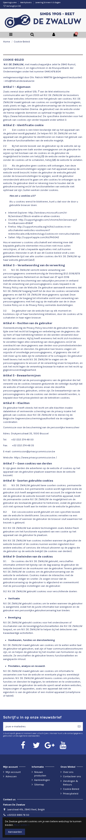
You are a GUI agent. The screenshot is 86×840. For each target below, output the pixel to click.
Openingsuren (10, 2)
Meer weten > (21, 824)
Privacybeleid (70, 793)
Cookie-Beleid (71, 789)
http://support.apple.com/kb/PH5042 (37, 237)
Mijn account (13, 772)
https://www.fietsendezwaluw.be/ (22, 116)
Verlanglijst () (13, 6)
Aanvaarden (15, 831)
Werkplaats (26, 2)
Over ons (68, 772)
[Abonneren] (79, 726)
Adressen (11, 776)
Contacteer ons (72, 776)
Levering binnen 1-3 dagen (48, 2)
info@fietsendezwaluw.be (19, 80)
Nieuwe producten (40, 774)
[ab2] (31, 259)
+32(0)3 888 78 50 (18, 814)
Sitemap (39, 784)
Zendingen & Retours (70, 783)
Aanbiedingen (42, 780)
